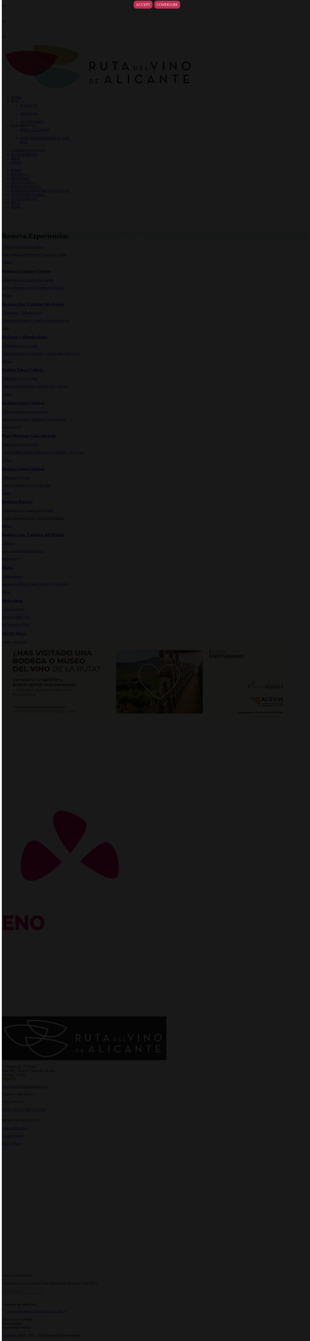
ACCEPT (143, 5)
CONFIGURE (167, 5)
